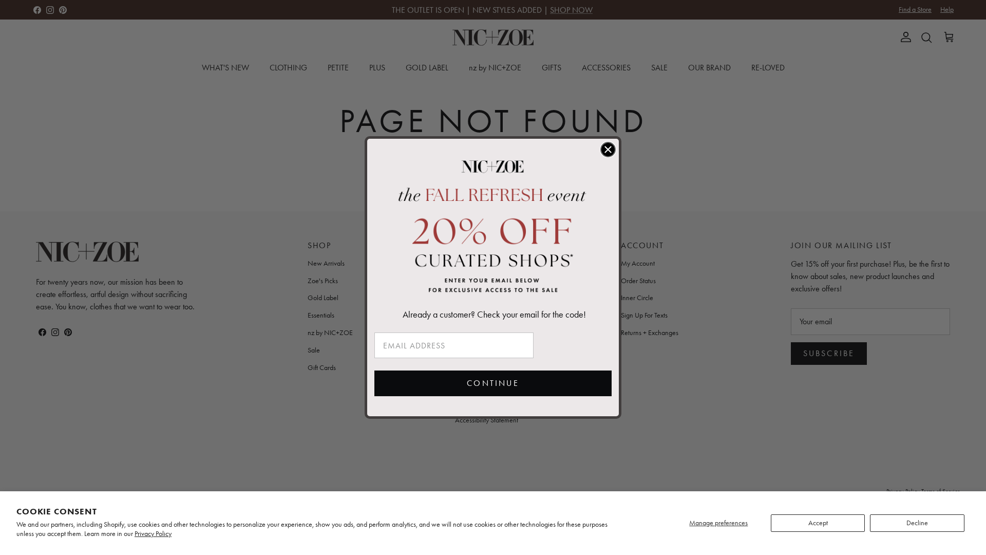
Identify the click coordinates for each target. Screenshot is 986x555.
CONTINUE (493, 383)
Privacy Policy (153, 533)
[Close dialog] (608, 149)
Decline (917, 523)
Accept (818, 523)
